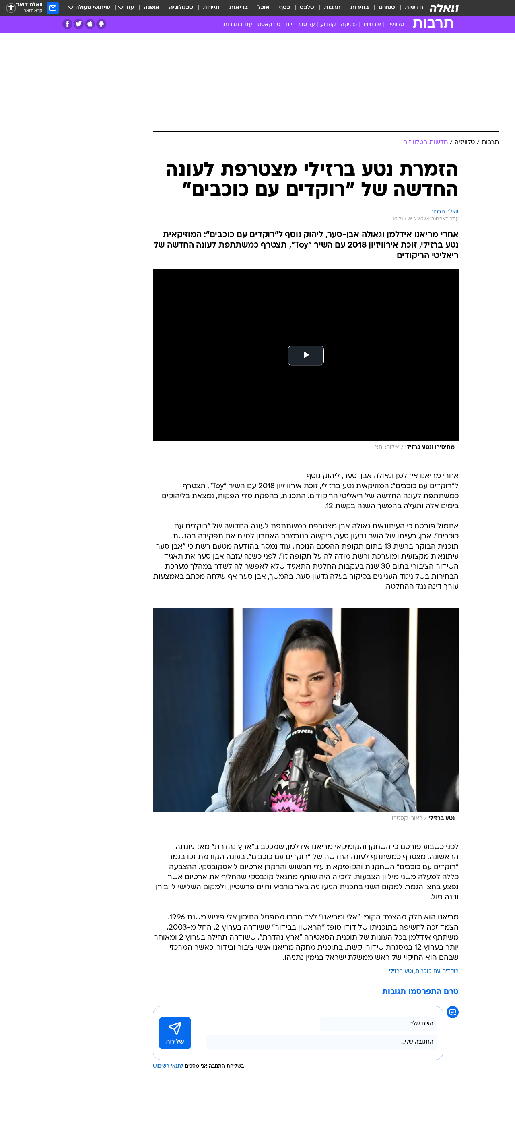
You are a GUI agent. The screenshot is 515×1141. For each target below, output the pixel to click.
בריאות (238, 8)
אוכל (264, 8)
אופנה (151, 8)
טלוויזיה (395, 24)
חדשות (414, 8)
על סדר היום (300, 24)
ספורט (387, 8)
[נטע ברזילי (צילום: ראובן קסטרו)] (306, 717)
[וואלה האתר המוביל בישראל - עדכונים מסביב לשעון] (444, 8)
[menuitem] (409, 8)
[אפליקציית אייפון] (90, 24)
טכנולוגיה (181, 8)
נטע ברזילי (401, 971)
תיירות (211, 8)
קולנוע (328, 24)
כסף (284, 8)
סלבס (307, 8)
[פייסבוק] (67, 24)
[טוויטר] (79, 24)
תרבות (332, 8)
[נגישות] (11, 8)
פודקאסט (269, 24)
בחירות (359, 8)
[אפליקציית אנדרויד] (101, 24)
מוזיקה (349, 24)
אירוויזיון (371, 24)
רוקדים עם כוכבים (437, 971)
